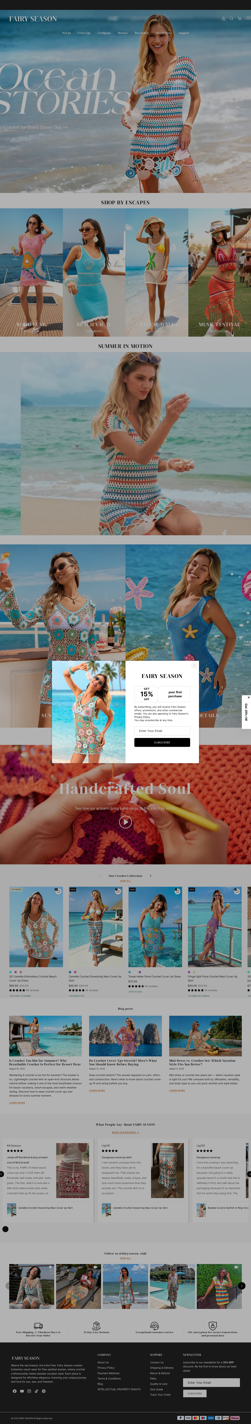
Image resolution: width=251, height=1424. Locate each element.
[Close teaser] (249, 697)
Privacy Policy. (142, 716)
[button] (246, 712)
